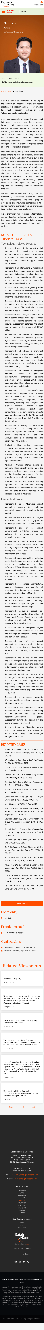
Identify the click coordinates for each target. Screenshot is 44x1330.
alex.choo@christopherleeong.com (18, 82)
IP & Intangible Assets (14, 933)
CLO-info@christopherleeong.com (25, 1175)
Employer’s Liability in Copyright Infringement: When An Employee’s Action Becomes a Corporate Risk (21, 1093)
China (22, 1193)
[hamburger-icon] (3, 11)
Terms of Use (18, 1249)
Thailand (22, 1210)
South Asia (22, 1228)
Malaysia (22, 1200)
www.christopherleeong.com (26, 1179)
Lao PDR (22, 1198)
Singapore (22, 1208)
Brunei (22, 1223)
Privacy (28, 1249)
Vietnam (22, 1213)
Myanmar (22, 1203)
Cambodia (22, 1190)
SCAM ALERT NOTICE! (10, 11)
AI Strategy (27, 1254)
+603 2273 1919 (10, 78)
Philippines (22, 1205)
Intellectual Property (12, 979)
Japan (22, 1225)
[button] (22, 903)
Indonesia (22, 1195)
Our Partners (6, 91)
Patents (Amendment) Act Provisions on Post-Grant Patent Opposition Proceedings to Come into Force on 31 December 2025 (22, 1042)
